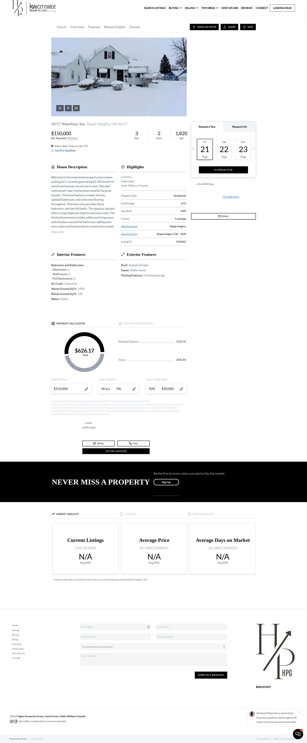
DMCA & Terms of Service (285, 739)
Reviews (246, 8)
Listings (15, 630)
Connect (262, 8)
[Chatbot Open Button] (298, 734)
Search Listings (155, 8)
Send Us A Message (211, 675)
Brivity (24, 739)
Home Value (18, 648)
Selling (190, 8)
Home (15, 625)
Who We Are (229, 8)
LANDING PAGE (282, 8)
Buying (174, 8)
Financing (16, 644)
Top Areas (208, 8)
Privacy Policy (263, 739)
